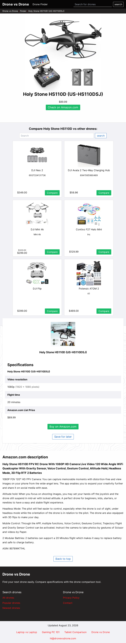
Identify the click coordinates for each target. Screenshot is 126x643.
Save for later (63, 436)
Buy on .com (63, 426)
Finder (23, 11)
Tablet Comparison (75, 632)
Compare (52, 192)
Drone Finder (40, 4)
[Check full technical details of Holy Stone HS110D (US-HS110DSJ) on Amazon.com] (63, 334)
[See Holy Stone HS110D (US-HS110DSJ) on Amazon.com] (63, 52)
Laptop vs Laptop (26, 632)
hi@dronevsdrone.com (63, 638)
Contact (67, 602)
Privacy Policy (71, 597)
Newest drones (11, 607)
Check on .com (63, 107)
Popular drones (11, 602)
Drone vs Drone (10, 11)
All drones (8, 597)
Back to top (63, 558)
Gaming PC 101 (50, 632)
